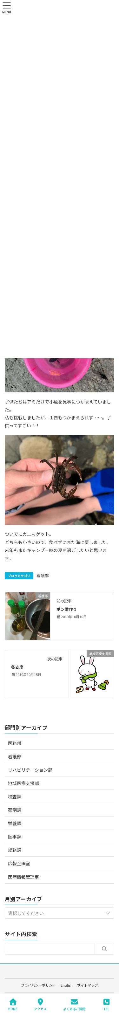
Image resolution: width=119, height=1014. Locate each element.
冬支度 (17, 667)
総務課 (14, 850)
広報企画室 (19, 863)
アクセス (40, 1008)
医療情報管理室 (23, 877)
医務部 (14, 743)
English (67, 985)
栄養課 (14, 823)
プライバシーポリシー (38, 985)
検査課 (14, 796)
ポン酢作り (66, 609)
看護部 (42, 575)
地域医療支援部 (23, 783)
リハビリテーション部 (30, 770)
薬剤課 (14, 810)
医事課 (14, 836)
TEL (106, 1008)
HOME (12, 1008)
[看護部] (27, 615)
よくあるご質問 (74, 1008)
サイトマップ (87, 985)
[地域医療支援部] (91, 673)
